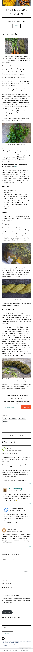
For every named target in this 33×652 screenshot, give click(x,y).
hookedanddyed (17, 489)
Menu (16, 26)
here (15, 167)
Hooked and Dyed (7, 587)
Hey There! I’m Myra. (9, 583)
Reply (29, 483)
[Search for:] (16, 627)
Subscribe (26, 407)
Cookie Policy (6, 645)
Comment (25, 571)
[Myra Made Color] (16, 3)
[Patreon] (3, 638)
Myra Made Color (16, 9)
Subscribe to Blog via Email (10, 595)
